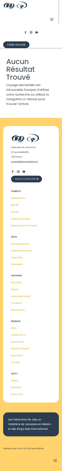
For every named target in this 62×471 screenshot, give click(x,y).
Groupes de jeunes (20, 243)
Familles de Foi (18, 198)
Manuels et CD (18, 310)
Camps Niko (17, 257)
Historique (16, 387)
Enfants (14, 289)
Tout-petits (16, 282)
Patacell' (15, 212)
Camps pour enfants (21, 219)
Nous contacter (25, 179)
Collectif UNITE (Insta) (21, 250)
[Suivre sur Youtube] (36, 32)
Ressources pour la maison (24, 225)
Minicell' (15, 205)
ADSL (14, 328)
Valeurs (14, 380)
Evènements (17, 264)
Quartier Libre (17, 341)
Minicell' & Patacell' (20, 348)
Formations (16, 303)
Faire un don (16, 45)
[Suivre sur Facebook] (25, 32)
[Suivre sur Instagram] (31, 32)
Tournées (15, 362)
